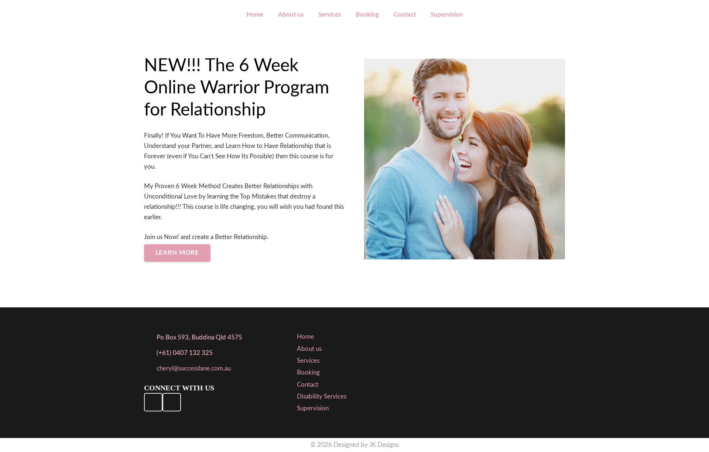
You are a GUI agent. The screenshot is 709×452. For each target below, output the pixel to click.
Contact (307, 385)
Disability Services (321, 396)
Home (305, 337)
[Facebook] (153, 402)
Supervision (313, 408)
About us (309, 349)
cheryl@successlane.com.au (194, 368)
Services (308, 361)
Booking (308, 372)
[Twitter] (171, 402)
